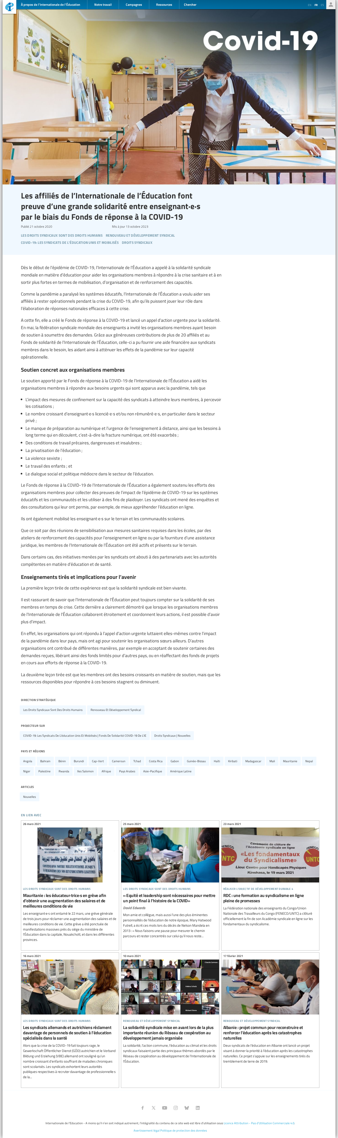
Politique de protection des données (183, 1130)
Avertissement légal (147, 1130)
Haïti (217, 761)
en (309, 5)
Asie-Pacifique (152, 771)
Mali (272, 761)
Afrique (106, 771)
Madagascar (253, 761)
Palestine (44, 771)
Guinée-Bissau (196, 761)
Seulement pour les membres (330, 4)
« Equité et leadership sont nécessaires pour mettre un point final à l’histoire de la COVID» (170, 881)
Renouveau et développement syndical (116, 710)
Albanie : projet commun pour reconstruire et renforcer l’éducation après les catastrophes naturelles (270, 1009)
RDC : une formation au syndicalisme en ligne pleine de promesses (270, 875)
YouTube (164, 1108)
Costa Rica (156, 761)
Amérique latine (181, 771)
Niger (26, 771)
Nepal (309, 761)
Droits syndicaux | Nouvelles (172, 735)
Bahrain (45, 761)
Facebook (142, 1108)
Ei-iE (9, 7)
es (322, 5)
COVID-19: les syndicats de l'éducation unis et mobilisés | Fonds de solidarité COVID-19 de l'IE (84, 735)
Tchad (137, 761)
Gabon (175, 761)
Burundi (79, 761)
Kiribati (232, 761)
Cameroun (118, 761)
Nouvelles (29, 797)
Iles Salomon (85, 771)
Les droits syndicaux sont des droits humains (53, 710)
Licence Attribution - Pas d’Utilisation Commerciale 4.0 (259, 1123)
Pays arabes (127, 771)
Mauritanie (290, 761)
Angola (27, 761)
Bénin (62, 761)
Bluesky (186, 1108)
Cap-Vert (98, 761)
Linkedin (198, 1108)
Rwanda (64, 771)
